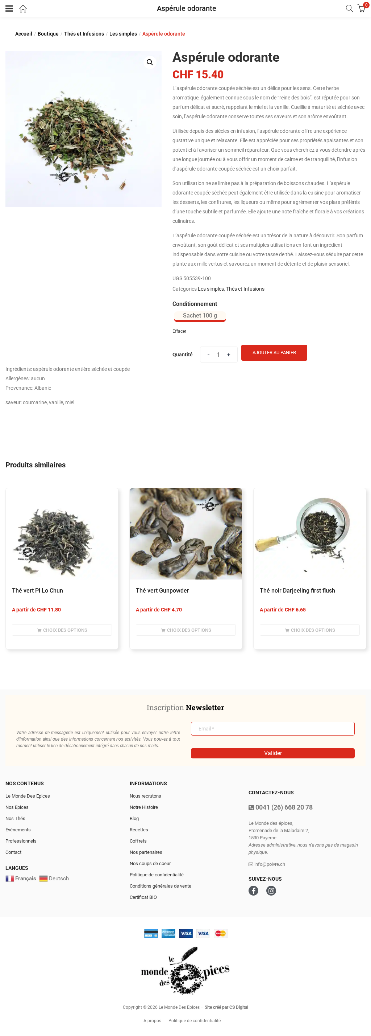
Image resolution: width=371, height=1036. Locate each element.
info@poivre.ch (269, 864)
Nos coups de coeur (150, 863)
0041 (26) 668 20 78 (283, 807)
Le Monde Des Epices (27, 796)
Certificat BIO (143, 897)
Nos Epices (17, 807)
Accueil (23, 34)
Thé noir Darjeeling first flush (297, 590)
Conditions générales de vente (160, 886)
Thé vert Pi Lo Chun (37, 590)
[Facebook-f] (253, 891)
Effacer (179, 331)
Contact (13, 852)
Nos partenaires (146, 852)
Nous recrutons (145, 796)
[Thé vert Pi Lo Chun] (62, 534)
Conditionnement (194, 303)
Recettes (139, 829)
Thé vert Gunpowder (162, 590)
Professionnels (21, 841)
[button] (150, 62)
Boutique (48, 34)
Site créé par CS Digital (226, 1007)
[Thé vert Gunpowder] (186, 534)
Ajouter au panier (274, 352)
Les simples (123, 34)
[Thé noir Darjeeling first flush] (310, 534)
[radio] (200, 316)
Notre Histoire (144, 807)
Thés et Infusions (84, 34)
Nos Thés (15, 818)
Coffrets (138, 841)
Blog (134, 818)
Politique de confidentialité (157, 874)
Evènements (18, 829)
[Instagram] (271, 891)
